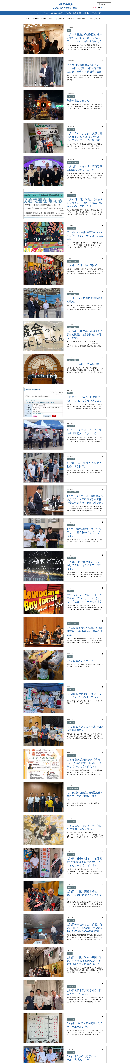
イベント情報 (71, 195)
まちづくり (60, 19)
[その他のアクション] (103, 28)
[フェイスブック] (101, 7)
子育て (69, 393)
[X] (99, 7)
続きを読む (94, 19)
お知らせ (70, 591)
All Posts (26, 19)
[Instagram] (96, 7)
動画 (50, 19)
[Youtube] (93, 7)
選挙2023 (70, 19)
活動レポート (82, 19)
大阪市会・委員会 (39, 19)
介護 (69, 30)
